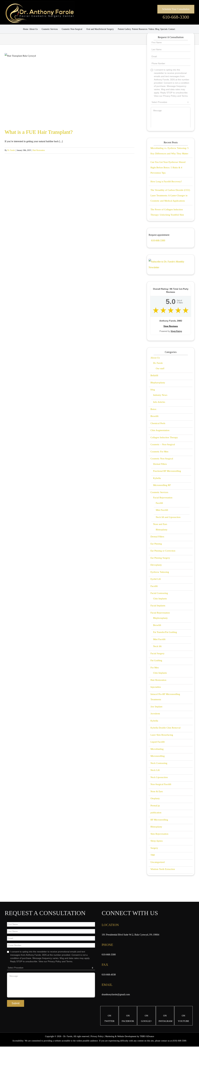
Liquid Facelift (157, 742)
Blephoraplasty (160, 618)
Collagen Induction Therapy (164, 437)
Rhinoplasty (161, 529)
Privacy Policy (97, 1036)
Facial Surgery (157, 653)
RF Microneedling (159, 819)
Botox (153, 409)
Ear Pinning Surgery (160, 558)
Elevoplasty (156, 565)
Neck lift (157, 646)
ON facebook (128, 1018)
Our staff (160, 368)
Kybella (157, 478)
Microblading (157, 749)
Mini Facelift (162, 510)
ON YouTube (183, 1018)
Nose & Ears (156, 791)
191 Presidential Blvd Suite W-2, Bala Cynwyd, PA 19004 (130, 934)
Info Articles (159, 402)
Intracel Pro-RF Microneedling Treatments (165, 697)
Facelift (159, 503)
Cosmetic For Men (159, 451)
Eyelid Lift (155, 579)
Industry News (160, 395)
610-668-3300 (176, 17)
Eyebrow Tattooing (159, 572)
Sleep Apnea (156, 841)
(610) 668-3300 (179, 1041)
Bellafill (154, 375)
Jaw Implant (156, 706)
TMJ (152, 855)
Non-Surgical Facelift (160, 784)
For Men (154, 667)
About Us (155, 357)
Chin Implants (160, 598)
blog (152, 389)
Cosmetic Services (159, 492)
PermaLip (155, 805)
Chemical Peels (157, 423)
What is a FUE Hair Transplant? (39, 132)
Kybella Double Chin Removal (165, 727)
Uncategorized (157, 862)
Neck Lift (155, 770)
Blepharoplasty (157, 382)
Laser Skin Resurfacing (161, 735)
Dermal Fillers (160, 464)
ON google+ (146, 1018)
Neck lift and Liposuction (168, 517)
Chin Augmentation (159, 430)
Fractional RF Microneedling (167, 471)
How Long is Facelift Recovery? (166, 181)
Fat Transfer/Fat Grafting (165, 632)
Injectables (155, 687)
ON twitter (109, 1018)
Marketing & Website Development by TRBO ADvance (129, 1036)
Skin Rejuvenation (159, 834)
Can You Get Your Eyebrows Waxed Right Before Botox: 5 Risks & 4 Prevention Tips (167, 167)
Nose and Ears (160, 524)
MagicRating (176, 331)
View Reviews (170, 326)
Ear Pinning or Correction (162, 550)
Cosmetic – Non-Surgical (162, 444)
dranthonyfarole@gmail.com (116, 994)
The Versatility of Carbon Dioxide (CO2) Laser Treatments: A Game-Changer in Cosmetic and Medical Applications (170, 195)
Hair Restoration (39, 150)
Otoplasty (155, 798)
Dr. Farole (11, 150)
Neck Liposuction (159, 777)
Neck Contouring (158, 763)
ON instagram (165, 1018)
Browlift (154, 416)
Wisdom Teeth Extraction (162, 869)
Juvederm (155, 713)
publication (155, 812)
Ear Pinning (156, 543)
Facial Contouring (159, 593)
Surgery (154, 848)
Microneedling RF (162, 485)
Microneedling (157, 756)
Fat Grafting (156, 660)
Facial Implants (157, 605)
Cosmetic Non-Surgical (161, 458)
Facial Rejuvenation (162, 497)
